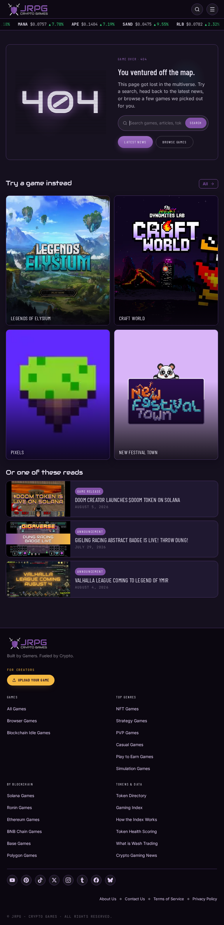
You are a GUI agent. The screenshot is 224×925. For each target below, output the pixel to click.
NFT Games (127, 708)
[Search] (197, 9)
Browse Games (174, 142)
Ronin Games (19, 807)
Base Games (19, 843)
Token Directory (131, 795)
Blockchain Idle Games (28, 732)
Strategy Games (131, 720)
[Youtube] (12, 880)
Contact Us (135, 898)
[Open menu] (212, 9)
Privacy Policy (204, 898)
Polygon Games (22, 855)
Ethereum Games (23, 819)
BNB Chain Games (24, 831)
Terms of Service (168, 898)
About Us (107, 898)
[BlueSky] (110, 880)
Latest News (135, 142)
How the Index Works (136, 819)
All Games (16, 708)
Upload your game (33, 680)
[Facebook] (96, 880)
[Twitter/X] (54, 880)
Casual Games (129, 744)
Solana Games (20, 795)
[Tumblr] (82, 880)
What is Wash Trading (137, 843)
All (205, 183)
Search (196, 123)
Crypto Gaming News (136, 855)
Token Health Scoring (136, 831)
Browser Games (22, 720)
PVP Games (127, 732)
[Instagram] (68, 880)
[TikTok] (40, 880)
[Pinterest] (26, 880)
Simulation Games (133, 768)
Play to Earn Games (134, 756)
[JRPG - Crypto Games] (28, 9)
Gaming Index (129, 807)
